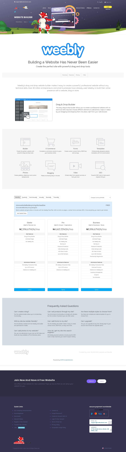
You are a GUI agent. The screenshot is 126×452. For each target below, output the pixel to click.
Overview (65, 75)
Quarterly (24, 197)
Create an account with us (59, 416)
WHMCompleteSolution (66, 360)
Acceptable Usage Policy (59, 427)
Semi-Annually (33, 197)
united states (107, 448)
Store (50, 8)
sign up (91, 381)
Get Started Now (21, 213)
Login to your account (58, 419)
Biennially (48, 197)
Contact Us (96, 8)
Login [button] (107, 7)
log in (102, 381)
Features (71, 75)
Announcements (59, 8)
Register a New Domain (21, 422)
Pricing (78, 75)
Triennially (56, 197)
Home (44, 8)
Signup (29, 289)
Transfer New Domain (20, 424)
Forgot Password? (57, 413)
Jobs (19, 427)
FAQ (84, 75)
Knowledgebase (69, 8)
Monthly (17, 197)
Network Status (80, 8)
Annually (41, 197)
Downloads (17, 416)
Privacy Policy (56, 424)
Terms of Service (57, 422)
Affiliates (89, 8)
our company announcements (22, 410)
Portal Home (19, 22)
